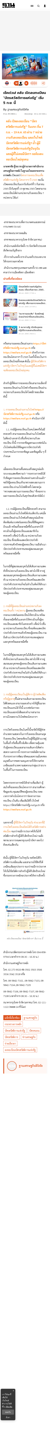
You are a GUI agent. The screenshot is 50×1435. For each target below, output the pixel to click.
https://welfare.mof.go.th (17, 352)
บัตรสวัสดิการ (11, 1037)
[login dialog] (44, 6)
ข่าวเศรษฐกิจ (28, 1037)
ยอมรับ (8, 1412)
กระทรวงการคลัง (13, 1024)
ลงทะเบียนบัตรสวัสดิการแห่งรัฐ (20, 1049)
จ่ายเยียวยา (10, 1043)
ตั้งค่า (8, 1417)
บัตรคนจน (34, 1030)
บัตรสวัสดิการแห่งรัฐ (15, 1030)
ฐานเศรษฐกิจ (30, 1017)
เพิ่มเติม (8, 1406)
